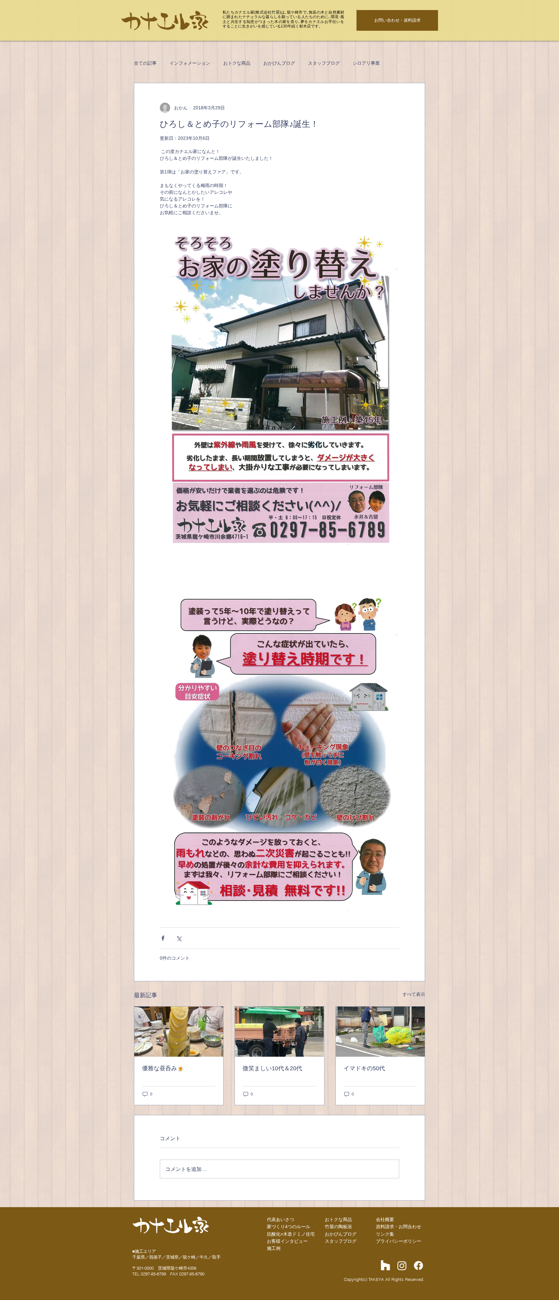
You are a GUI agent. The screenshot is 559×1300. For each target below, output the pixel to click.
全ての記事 (145, 63)
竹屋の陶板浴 (338, 1226)
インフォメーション (190, 63)
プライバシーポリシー (398, 1241)
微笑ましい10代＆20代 (272, 1068)
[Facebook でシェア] (163, 938)
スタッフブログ (324, 63)
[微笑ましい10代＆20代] (279, 1032)
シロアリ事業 (366, 63)
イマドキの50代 (364, 1068)
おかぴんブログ (279, 63)
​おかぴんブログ (340, 1234)
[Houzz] (385, 1266)
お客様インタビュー (287, 1241)
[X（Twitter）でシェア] (179, 938)
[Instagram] (402, 1266)
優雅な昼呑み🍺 (163, 1068)
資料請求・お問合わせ (398, 1226)
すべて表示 (413, 994)
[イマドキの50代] (380, 1032)
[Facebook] (418, 1266)
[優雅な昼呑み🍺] (178, 1032)
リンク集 (385, 1234)
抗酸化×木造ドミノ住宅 (291, 1234)
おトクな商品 (236, 63)
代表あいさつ (280, 1219)
